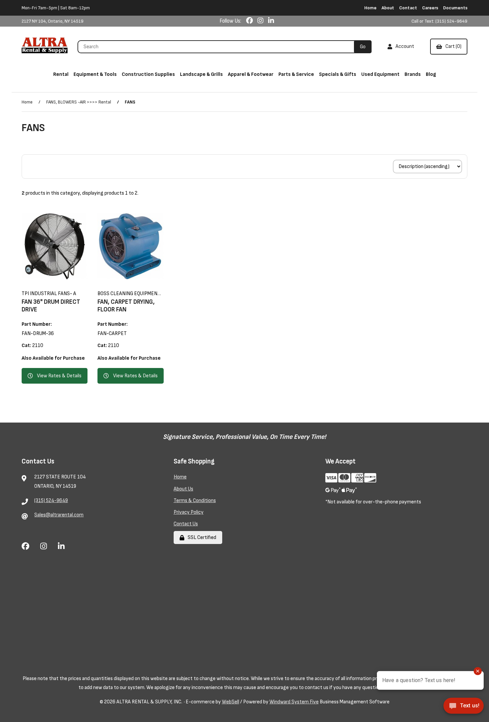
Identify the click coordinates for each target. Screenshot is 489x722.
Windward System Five (294, 702)
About (388, 8)
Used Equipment (380, 74)
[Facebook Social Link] (250, 21)
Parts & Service (296, 74)
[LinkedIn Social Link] (271, 21)
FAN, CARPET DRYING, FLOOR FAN (126, 305)
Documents (455, 8)
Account (404, 46)
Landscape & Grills (201, 74)
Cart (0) (452, 46)
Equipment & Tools (95, 74)
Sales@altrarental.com (58, 515)
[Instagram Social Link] (261, 21)
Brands (413, 74)
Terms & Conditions (195, 500)
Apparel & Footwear (250, 74)
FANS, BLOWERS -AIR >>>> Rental (78, 102)
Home (370, 8)
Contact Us (186, 524)
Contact (408, 8)
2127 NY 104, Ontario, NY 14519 (52, 21)
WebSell (230, 702)
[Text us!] (463, 708)
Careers (430, 8)
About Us (183, 489)
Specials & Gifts (337, 74)
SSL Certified (201, 537)
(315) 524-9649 (51, 500)
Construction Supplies (148, 74)
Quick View (63, 279)
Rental (61, 74)
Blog (431, 74)
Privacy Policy (189, 512)
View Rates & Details (59, 376)
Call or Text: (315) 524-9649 (439, 21)
